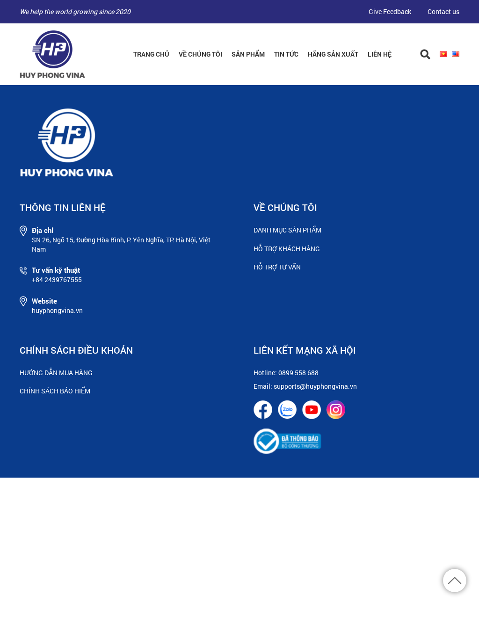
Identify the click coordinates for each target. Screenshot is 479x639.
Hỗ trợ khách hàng (287, 248)
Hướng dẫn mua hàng (56, 372)
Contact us (443, 11)
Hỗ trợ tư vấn (277, 266)
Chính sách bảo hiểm (55, 390)
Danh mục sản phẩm (287, 229)
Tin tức (286, 54)
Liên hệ (380, 54)
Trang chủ (151, 54)
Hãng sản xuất (333, 54)
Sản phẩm (248, 54)
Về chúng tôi (200, 54)
